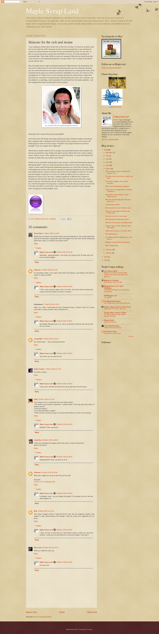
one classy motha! (110, 271)
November (109, 152)
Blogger (89, 629)
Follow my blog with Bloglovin (112, 68)
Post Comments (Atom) (43, 617)
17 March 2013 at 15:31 (51, 304)
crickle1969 (38, 339)
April (107, 165)
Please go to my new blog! (112, 333)
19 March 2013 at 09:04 (49, 472)
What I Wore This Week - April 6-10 (115, 309)
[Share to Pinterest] (70, 219)
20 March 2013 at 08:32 (64, 353)
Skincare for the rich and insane (116, 216)
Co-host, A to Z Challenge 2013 (44, 482)
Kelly (36, 399)
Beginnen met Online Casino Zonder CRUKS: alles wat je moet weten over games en (116, 274)
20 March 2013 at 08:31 (64, 321)
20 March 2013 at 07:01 (50, 547)
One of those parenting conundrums (117, 186)
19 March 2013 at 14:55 (46, 511)
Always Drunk (109, 320)
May (107, 162)
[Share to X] (66, 219)
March (108, 169)
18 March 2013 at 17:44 (46, 399)
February (109, 249)
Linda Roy (37, 440)
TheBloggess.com (110, 295)
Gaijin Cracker (39, 369)
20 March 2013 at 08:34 (64, 493)
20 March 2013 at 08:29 (64, 252)
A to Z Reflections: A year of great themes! (117, 303)
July (107, 156)
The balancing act (111, 234)
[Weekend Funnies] (117, 88)
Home (62, 612)
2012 (106, 257)
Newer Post (31, 612)
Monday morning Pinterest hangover (117, 242)
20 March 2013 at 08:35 (64, 530)
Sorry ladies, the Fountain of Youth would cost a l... (117, 195)
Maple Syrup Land (52, 10)
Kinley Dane (38, 233)
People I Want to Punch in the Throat (117, 307)
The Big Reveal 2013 (112, 205)
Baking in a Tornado (111, 280)
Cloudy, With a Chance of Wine (115, 313)
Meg (35, 511)
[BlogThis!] (64, 219)
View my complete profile (110, 139)
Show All (131, 336)
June (108, 159)
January (109, 253)
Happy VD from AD (110, 322)
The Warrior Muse (110, 331)
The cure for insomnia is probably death (118, 222)
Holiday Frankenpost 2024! (112, 328)
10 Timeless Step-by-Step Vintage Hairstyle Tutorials (115, 315)
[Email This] (62, 219)
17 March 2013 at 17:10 (53, 369)
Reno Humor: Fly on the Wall (113, 282)
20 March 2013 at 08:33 (64, 424)
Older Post (92, 612)
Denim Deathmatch (111, 245)
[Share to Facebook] (68, 219)
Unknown (37, 270)
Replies (38, 248)
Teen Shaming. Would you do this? (117, 219)
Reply (36, 244)
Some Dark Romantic (111, 326)
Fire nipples (108, 297)
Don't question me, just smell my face (118, 208)
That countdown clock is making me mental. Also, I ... (117, 172)
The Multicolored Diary (112, 301)
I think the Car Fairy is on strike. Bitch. (118, 231)
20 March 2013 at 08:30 (64, 286)
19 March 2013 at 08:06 (50, 440)
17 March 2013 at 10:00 (51, 233)
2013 (106, 150)
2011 (106, 260)
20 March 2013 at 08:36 (64, 562)
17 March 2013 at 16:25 (51, 339)
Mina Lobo (38, 547)
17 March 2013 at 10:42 (49, 270)
